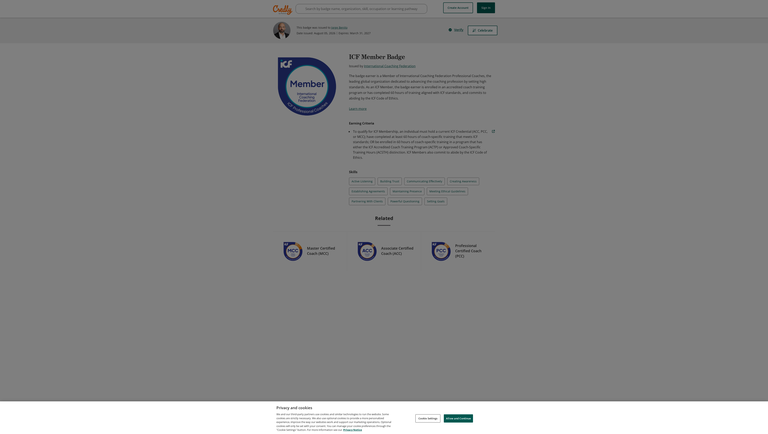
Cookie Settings (428, 418)
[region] (384, 417)
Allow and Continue (458, 418)
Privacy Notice (352, 430)
